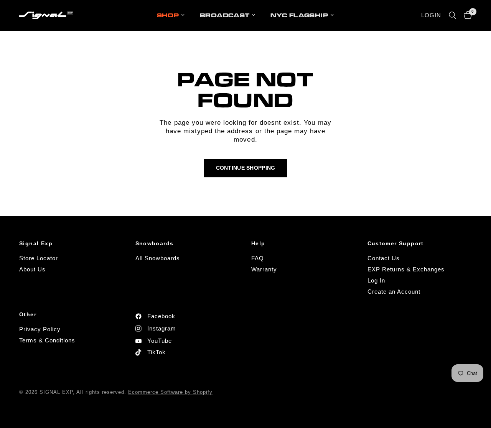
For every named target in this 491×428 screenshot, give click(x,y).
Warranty (264, 269)
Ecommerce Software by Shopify (170, 392)
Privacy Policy (40, 329)
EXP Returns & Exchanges (406, 269)
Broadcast (224, 15)
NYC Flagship (299, 15)
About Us (32, 269)
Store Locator (38, 258)
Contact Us (383, 258)
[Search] (452, 15)
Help (258, 243)
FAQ (257, 258)
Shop (168, 15)
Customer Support (395, 243)
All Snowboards (157, 258)
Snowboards (154, 243)
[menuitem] (171, 15)
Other (27, 314)
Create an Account (393, 291)
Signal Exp (36, 243)
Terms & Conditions (47, 340)
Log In (376, 280)
